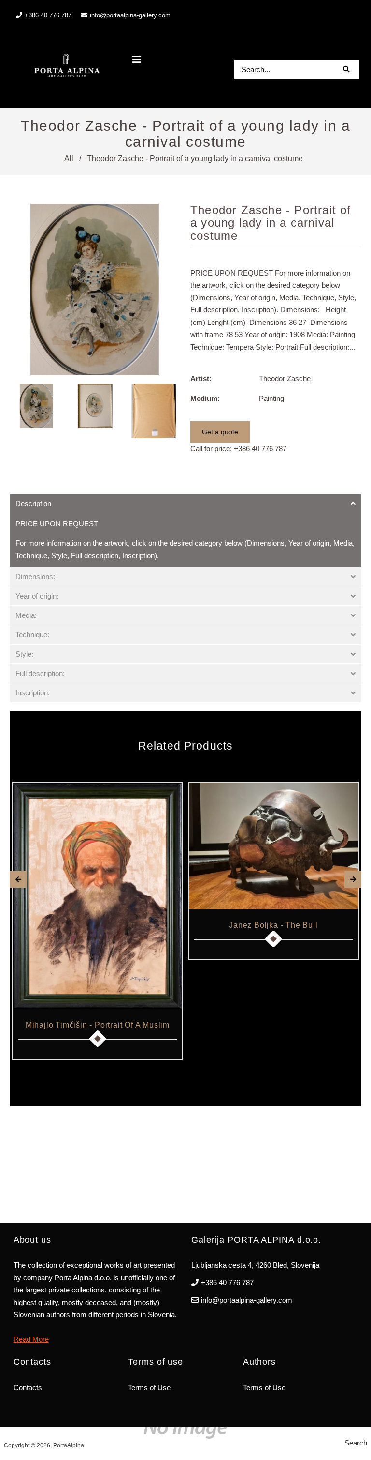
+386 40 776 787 (260, 449)
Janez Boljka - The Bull (273, 925)
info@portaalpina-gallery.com (130, 15)
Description (33, 503)
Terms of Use (149, 1387)
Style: (24, 654)
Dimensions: (35, 576)
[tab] (185, 503)
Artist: (201, 378)
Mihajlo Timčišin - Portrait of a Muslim (98, 1025)
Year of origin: (36, 595)
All (68, 158)
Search (355, 1443)
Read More (31, 1339)
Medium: (205, 398)
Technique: (32, 634)
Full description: (40, 673)
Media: (26, 615)
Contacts (28, 1387)
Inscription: (32, 692)
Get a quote (220, 432)
